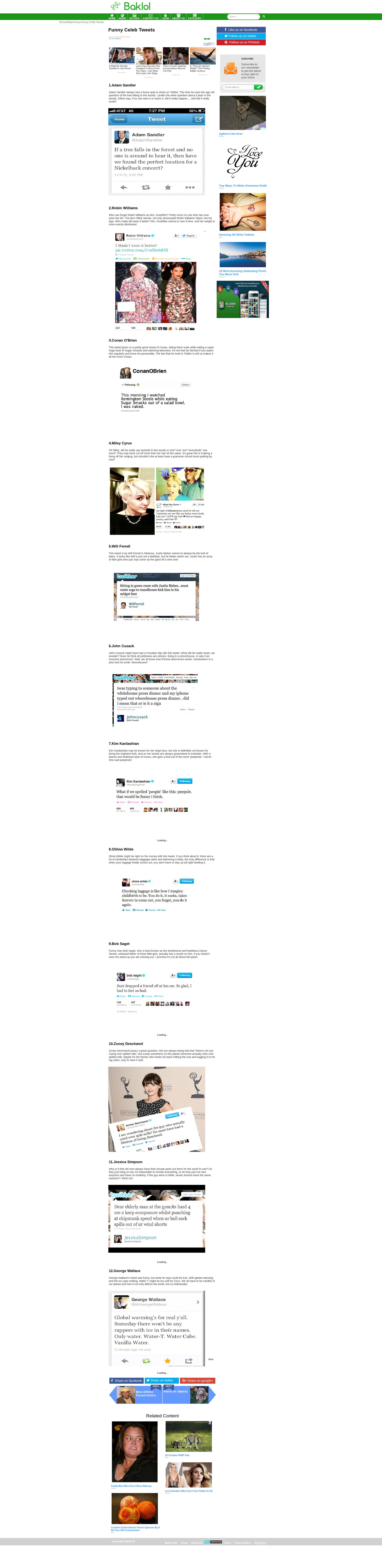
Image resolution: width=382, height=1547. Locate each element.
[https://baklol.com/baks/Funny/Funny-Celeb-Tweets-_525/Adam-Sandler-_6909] (207, 39)
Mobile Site (171, 1543)
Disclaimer (260, 1543)
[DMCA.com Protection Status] (213, 1543)
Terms (227, 1543)
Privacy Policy (243, 1543)
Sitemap (261, 1545)
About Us (196, 1543)
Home (184, 1543)
